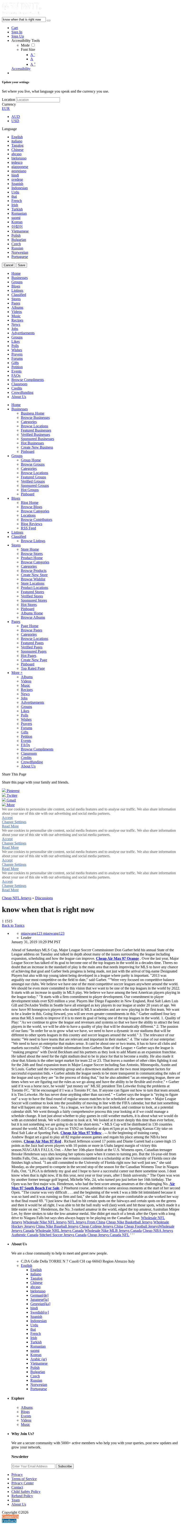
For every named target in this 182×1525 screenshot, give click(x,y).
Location (8, 100)
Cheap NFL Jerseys (16, 898)
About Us (18, 1504)
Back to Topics (13, 925)
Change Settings (14, 822)
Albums (27, 1407)
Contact (17, 1487)
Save (21, 265)
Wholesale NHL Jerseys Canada (59, 1231)
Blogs (25, 1412)
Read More (10, 826)
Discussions (44, 898)
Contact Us (10, 1517)
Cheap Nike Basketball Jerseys (129, 1222)
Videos (26, 1420)
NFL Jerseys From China (86, 1222)
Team (15, 1500)
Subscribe (65, 1466)
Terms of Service (24, 1479)
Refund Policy (22, 1496)
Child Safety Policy (26, 1492)
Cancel (8, 265)
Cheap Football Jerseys (141, 1226)
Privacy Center (22, 1483)
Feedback (9, 1521)
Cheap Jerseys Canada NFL (108, 1235)
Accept (7, 818)
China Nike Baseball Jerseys (57, 1226)
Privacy (17, 1475)
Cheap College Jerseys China (101, 1226)
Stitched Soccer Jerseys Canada (62, 1235)
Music (25, 1424)
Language (9, 129)
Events (26, 1416)
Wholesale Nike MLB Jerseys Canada (113, 1231)
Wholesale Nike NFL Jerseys (45, 1222)
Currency (9, 104)
